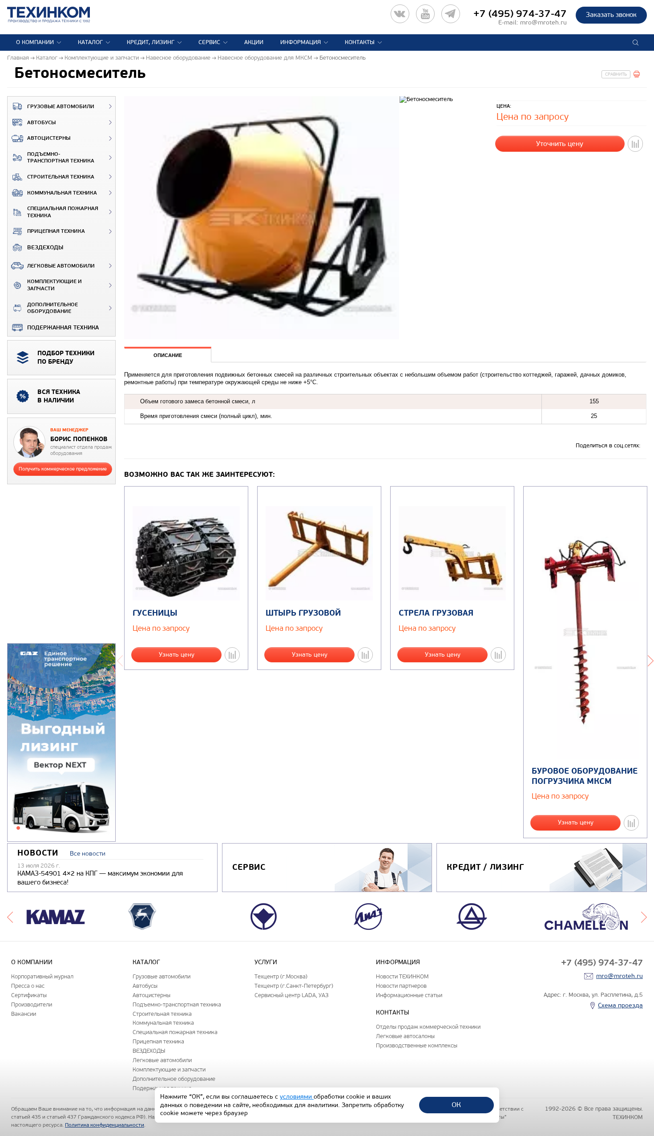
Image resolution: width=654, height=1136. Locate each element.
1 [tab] (18, 828)
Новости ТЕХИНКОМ (402, 976)
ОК (456, 1104)
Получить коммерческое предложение (63, 469)
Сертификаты (29, 995)
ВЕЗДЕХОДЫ (45, 247)
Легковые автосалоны (405, 1036)
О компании (35, 42)
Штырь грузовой (303, 613)
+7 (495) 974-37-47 (520, 14)
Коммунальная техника (62, 193)
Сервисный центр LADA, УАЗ (291, 995)
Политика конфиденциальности (104, 1125)
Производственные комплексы (416, 1045)
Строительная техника (60, 177)
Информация (300, 42)
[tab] (167, 355)
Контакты (360, 42)
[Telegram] (450, 13)
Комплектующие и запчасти (54, 285)
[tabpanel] (61, 743)
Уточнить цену (559, 143)
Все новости (87, 853)
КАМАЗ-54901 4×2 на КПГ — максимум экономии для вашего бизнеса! (100, 877)
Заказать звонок (611, 15)
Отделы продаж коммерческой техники (428, 1026)
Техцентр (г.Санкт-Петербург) (293, 985)
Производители (31, 1004)
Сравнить (616, 74)
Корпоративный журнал (42, 976)
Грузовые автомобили (60, 106)
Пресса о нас (27, 985)
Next (644, 916)
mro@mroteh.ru (543, 22)
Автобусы (41, 122)
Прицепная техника (56, 231)
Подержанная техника (63, 327)
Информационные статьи (409, 995)
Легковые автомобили (61, 266)
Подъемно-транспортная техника (60, 158)
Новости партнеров (401, 985)
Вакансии (23, 1013)
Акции (253, 42)
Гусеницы (155, 613)
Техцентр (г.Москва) (280, 976)
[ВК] (400, 13)
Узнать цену (176, 654)
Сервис (209, 42)
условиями (297, 1096)
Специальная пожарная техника (62, 212)
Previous (119, 659)
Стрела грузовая (436, 613)
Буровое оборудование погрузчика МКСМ (585, 776)
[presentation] (167, 354)
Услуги (265, 962)
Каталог (90, 42)
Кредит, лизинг (150, 42)
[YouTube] (425, 13)
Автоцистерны (48, 138)
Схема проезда (620, 1005)
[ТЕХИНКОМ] (57, 15)
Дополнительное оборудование (52, 308)
